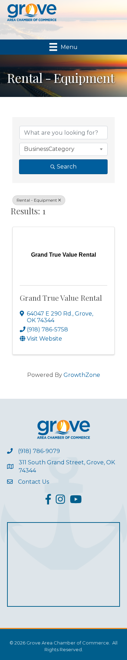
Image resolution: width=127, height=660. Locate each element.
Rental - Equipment (37, 200)
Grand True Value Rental (61, 297)
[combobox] (63, 149)
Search (67, 166)
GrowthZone (82, 375)
